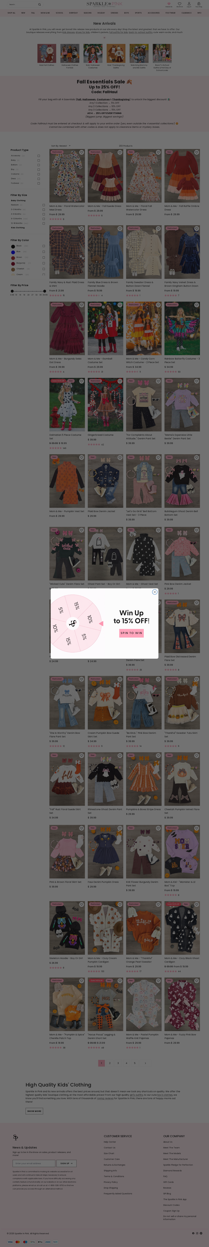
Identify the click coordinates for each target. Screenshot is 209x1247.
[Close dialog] (154, 591)
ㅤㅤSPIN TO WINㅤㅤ (131, 633)
